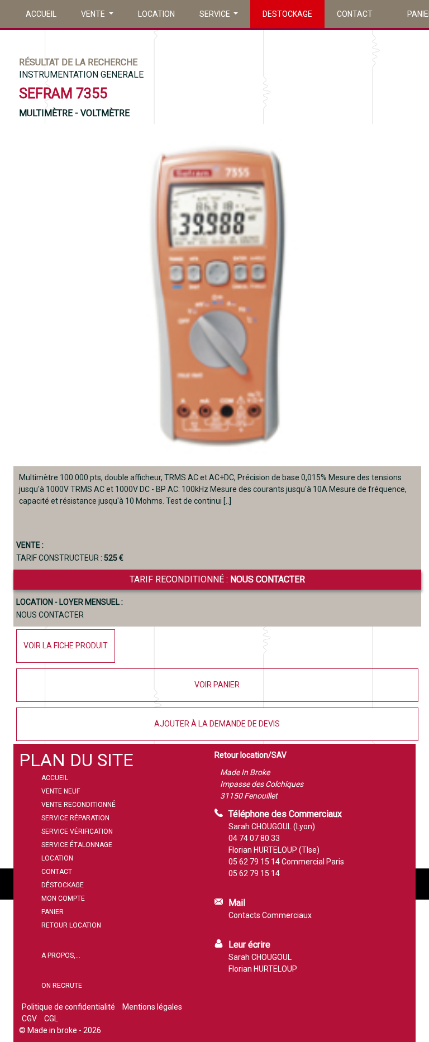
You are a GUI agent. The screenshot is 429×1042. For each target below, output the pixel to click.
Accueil (41, 13)
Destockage (287, 13)
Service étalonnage (76, 845)
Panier (52, 912)
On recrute (61, 986)
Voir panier (217, 684)
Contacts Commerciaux (270, 915)
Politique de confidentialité (68, 1006)
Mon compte (63, 898)
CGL (51, 1018)
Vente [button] (94, 13)
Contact (355, 13)
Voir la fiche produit (65, 645)
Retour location (71, 925)
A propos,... (60, 955)
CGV (29, 1018)
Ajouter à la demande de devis (217, 723)
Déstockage (62, 885)
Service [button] (215, 13)
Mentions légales (152, 1006)
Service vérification (77, 831)
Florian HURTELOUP (262, 968)
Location (156, 13)
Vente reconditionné (78, 805)
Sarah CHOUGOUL (260, 957)
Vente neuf (60, 791)
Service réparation (75, 818)
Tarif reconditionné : (217, 579)
